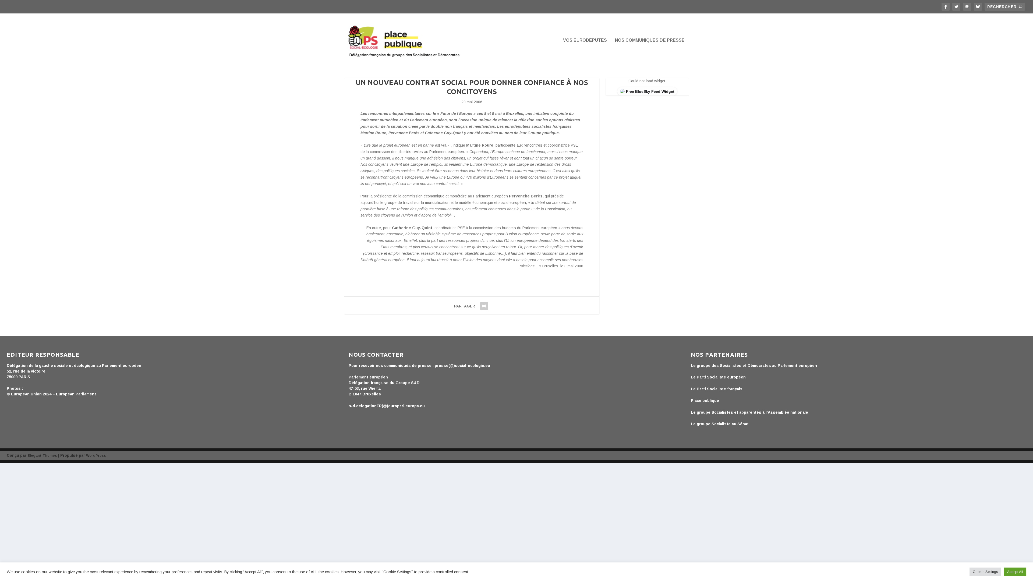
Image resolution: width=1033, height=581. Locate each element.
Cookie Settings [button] (985, 572)
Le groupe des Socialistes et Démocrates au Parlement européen (754, 365)
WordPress (96, 456)
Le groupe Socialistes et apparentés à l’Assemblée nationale (749, 412)
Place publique (705, 400)
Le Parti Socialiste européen (718, 377)
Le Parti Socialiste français (716, 389)
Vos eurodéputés (585, 40)
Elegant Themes (42, 456)
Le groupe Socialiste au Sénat (720, 424)
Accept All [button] (1015, 572)
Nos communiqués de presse (650, 40)
